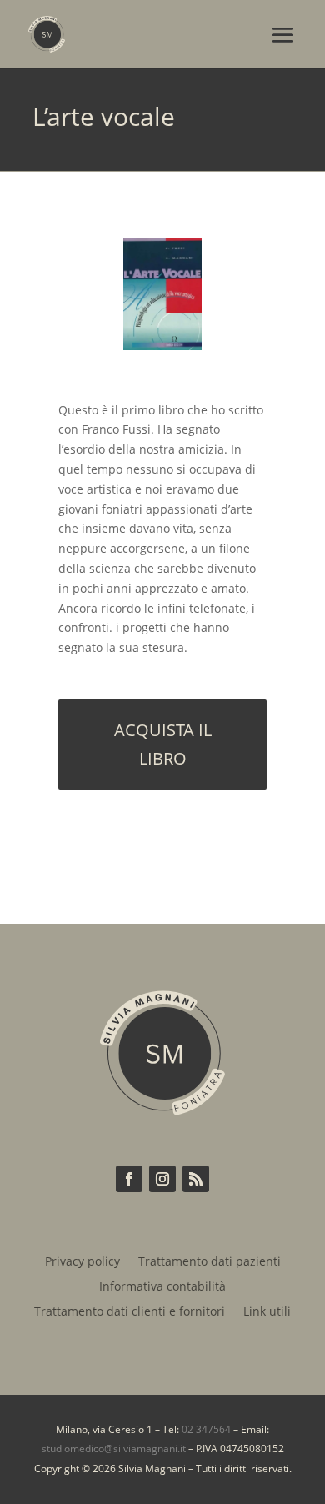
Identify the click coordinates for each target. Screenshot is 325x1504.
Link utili (267, 1312)
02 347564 (206, 1429)
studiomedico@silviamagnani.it (114, 1448)
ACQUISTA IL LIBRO (163, 744)
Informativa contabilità (162, 1287)
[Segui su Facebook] (129, 1179)
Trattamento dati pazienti (209, 1262)
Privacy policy (82, 1262)
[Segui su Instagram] (162, 1179)
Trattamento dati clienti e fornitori (129, 1312)
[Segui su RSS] (195, 1179)
